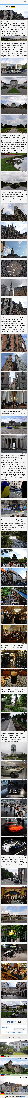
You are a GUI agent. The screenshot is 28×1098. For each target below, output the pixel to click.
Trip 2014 (8, 1032)
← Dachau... (5, 1027)
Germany (20, 1032)
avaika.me (5, 1)
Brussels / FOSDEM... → (20, 1029)
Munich (14, 1032)
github (23, 1097)
